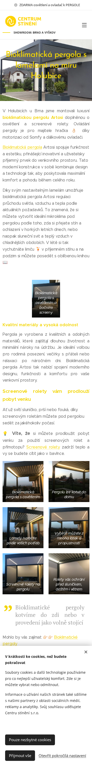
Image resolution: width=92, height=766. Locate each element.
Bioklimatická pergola (22, 147)
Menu (84, 25)
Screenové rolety (43, 447)
